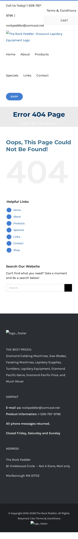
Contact (18, 243)
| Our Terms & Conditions (45, 518)
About (17, 216)
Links (16, 236)
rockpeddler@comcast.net (25, 25)
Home (17, 210)
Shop (16, 250)
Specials (18, 230)
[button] (29, 96)
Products (19, 223)
